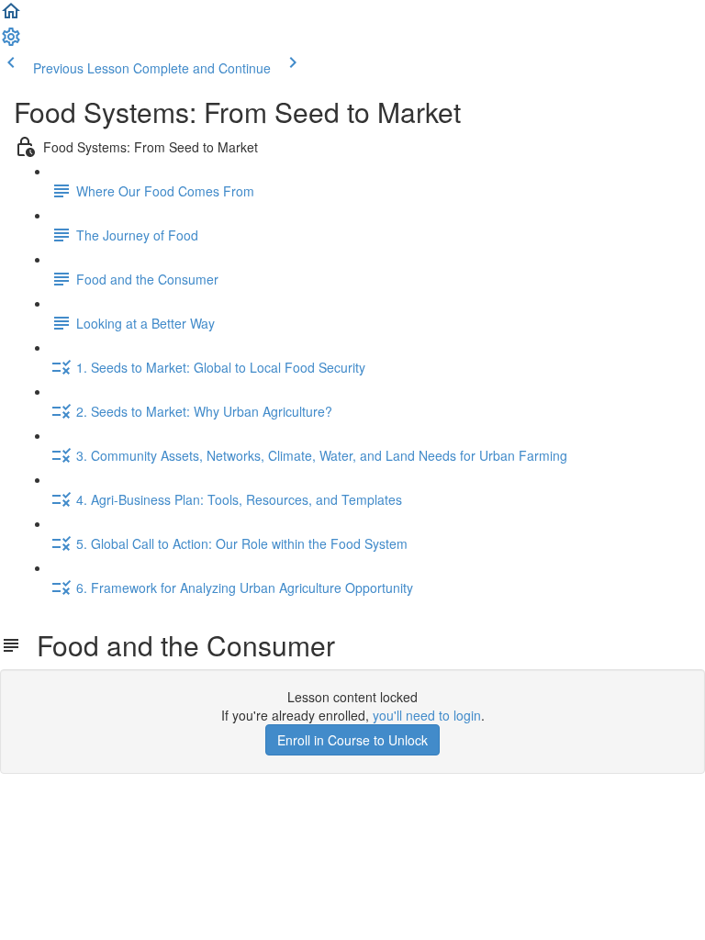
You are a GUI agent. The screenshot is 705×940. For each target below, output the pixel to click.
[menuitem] (11, 42)
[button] (11, 16)
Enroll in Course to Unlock (352, 740)
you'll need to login (427, 715)
